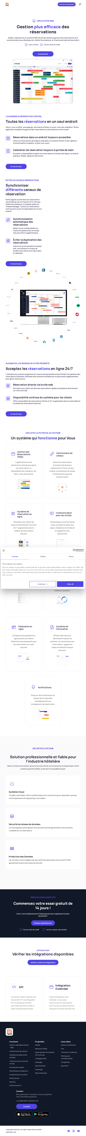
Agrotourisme (40, 1066)
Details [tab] (43, 556)
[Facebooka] (68, 1131)
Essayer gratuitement (43, 923)
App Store (64, 1066)
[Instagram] (73, 1131)
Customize (41, 584)
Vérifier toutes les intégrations (43, 962)
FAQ (62, 1049)
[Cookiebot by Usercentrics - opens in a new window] (74, 550)
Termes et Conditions (69, 1052)
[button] (80, 4)
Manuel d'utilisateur (68, 1045)
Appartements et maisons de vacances (44, 1053)
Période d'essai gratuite (66, 4)
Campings (39, 1069)
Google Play (65, 1062)
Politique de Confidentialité (66, 1057)
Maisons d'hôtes (41, 1049)
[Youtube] (78, 1131)
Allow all (70, 584)
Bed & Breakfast (41, 1073)
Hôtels (37, 1045)
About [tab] (71, 556)
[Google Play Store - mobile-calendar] (41, 1114)
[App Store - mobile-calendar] (24, 1114)
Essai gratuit (43, 54)
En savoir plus (16, 166)
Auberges (38, 1062)
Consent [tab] (15, 556)
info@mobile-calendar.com (28, 1101)
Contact (26, 1106)
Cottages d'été (40, 1058)
